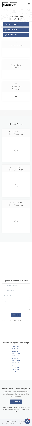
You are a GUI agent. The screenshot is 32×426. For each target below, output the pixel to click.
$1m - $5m (16, 369)
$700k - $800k (16, 362)
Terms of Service (7, 322)
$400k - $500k (16, 355)
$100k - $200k (16, 349)
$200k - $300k (16, 351)
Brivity (14, 421)
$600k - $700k (16, 360)
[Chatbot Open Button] (27, 421)
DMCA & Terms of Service (17, 424)
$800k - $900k (16, 365)
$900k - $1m (16, 367)
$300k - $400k (16, 353)
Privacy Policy (26, 320)
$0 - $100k (16, 346)
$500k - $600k (16, 358)
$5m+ (16, 372)
